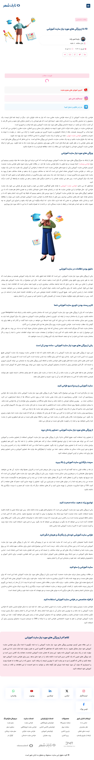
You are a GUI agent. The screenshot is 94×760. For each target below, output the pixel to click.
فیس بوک (83, 709)
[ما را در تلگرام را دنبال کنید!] (86, 107)
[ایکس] (66, 691)
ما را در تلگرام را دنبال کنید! (73, 107)
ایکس (67, 695)
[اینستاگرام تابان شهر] (86, 98)
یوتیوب (31, 695)
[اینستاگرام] (83, 691)
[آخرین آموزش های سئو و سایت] (86, 90)
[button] (88, 6)
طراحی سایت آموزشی (69, 186)
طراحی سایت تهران (74, 135)
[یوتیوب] (31, 691)
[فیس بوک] (83, 704)
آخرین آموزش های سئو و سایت (71, 90)
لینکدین (50, 695)
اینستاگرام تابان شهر (75, 98)
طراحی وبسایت (84, 164)
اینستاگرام (83, 695)
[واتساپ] (13, 691)
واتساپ (13, 695)
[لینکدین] (50, 691)
